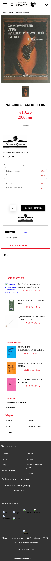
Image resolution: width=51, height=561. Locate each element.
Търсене (29, 459)
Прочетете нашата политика (25, 542)
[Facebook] (5, 496)
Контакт (29, 454)
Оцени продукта (11, 238)
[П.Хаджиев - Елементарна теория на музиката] (11, 352)
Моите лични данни (27, 549)
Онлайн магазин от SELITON (26, 558)
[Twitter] (11, 496)
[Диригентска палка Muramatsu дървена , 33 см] (11, 321)
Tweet (24, 232)
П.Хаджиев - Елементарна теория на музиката (32, 348)
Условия (29, 473)
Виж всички (10, 407)
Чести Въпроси (8, 470)
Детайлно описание (16, 245)
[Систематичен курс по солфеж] (11, 384)
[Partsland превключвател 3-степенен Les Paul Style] (11, 289)
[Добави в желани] (46, 200)
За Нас (5, 459)
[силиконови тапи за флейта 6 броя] (11, 305)
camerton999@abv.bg (21, 486)
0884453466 (19, 491)
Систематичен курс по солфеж (31, 381)
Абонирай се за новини (16, 402)
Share (11, 232)
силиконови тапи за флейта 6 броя (31, 301)
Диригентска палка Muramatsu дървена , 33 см (31, 318)
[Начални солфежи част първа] (11, 368)
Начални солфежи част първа (31, 364)
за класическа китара (22, 12)
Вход (4, 465)
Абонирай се (12, 335)
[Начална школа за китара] (25, 82)
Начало (4, 12)
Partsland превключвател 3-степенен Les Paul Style (30, 285)
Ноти (11, 12)
